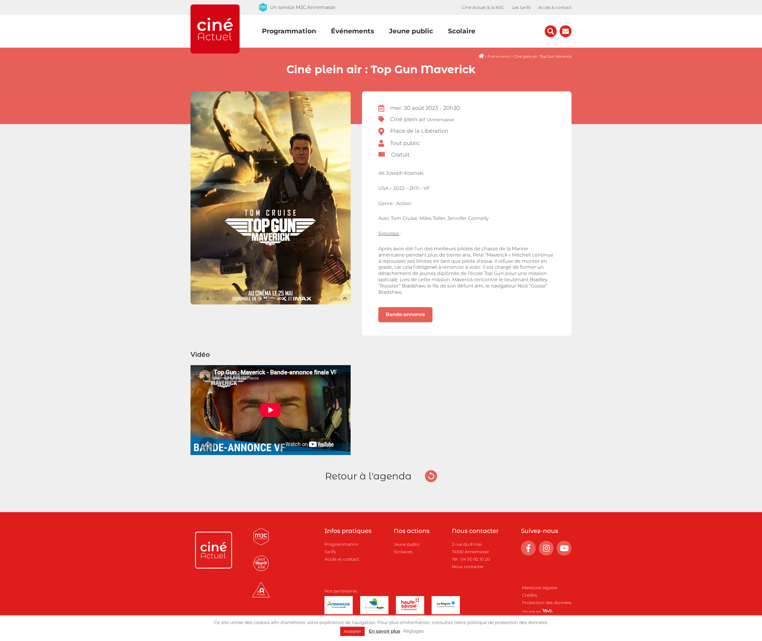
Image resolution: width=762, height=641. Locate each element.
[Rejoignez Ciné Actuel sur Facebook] (528, 548)
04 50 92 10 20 (475, 559)
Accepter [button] (352, 631)
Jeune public (411, 31)
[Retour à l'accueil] (215, 52)
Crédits (529, 595)
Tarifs (330, 551)
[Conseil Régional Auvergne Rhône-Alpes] (445, 609)
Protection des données (547, 602)
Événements (352, 31)
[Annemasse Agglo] (374, 609)
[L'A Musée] (261, 598)
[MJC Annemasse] (261, 544)
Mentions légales (539, 587)
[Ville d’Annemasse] (338, 609)
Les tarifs (521, 7)
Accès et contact (341, 559)
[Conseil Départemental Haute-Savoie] (410, 609)
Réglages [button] (413, 631)
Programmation (289, 31)
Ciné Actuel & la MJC (483, 7)
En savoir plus (384, 631)
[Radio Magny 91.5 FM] (261, 571)
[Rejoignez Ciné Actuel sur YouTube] (564, 548)
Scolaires (403, 551)
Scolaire (461, 31)
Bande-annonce (405, 314)
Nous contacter (468, 566)
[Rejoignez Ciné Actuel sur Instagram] (546, 548)
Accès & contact (555, 7)
